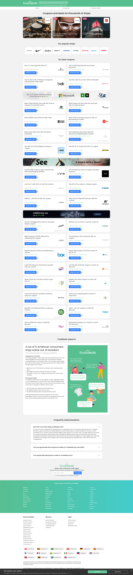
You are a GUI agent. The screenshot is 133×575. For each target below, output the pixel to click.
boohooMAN (26, 497)
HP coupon (45, 5)
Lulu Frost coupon (33, 188)
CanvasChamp (27, 500)
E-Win (46, 487)
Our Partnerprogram (51, 524)
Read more (69, 573)
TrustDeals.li (83, 553)
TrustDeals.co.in (57, 553)
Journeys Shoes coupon (53, 5)
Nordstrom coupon (62, 5)
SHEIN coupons (27, 536)
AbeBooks (25, 487)
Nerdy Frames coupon (34, 297)
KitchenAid (47, 506)
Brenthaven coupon (78, 326)
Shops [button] (37, 8)
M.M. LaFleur (70, 489)
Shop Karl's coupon (78, 297)
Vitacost (92, 500)
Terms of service (72, 520)
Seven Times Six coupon (35, 283)
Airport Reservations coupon (80, 254)
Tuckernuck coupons (28, 540)
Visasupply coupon (34, 150)
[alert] (66, 572)
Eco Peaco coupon (78, 226)
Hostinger (47, 497)
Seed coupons (27, 535)
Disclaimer (70, 524)
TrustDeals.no (31, 557)
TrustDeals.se (57, 557)
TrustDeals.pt (44, 557)
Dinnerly (25, 504)
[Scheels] (104, 50)
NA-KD (69, 495)
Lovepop (70, 487)
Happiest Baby (48, 493)
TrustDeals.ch (73, 549)
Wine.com (92, 506)
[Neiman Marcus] (48, 50)
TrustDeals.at (31, 549)
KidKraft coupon (33, 202)
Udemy (91, 495)
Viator (91, 499)
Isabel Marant (48, 502)
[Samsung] (66, 50)
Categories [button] (66, 8)
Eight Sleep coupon (33, 121)
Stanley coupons (27, 538)
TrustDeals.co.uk (71, 557)
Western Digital (93, 502)
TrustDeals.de (86, 549)
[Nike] (38, 50)
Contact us (48, 527)
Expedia (47, 489)
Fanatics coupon (78, 107)
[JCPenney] (85, 50)
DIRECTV (25, 506)
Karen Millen (48, 504)
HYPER (46, 499)
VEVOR (91, 497)
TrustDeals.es (100, 549)
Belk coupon (32, 83)
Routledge (70, 508)
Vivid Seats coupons (28, 542)
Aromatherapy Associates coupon (82, 136)
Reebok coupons (27, 533)
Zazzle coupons (27, 544)
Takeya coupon (77, 188)
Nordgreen (70, 499)
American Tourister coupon (35, 269)
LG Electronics (48, 508)
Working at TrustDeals (51, 522)
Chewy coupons (27, 524)
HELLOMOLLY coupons (28, 527)
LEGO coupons (26, 531)
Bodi (24, 493)
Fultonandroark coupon (79, 69)
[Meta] (76, 50)
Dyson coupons (27, 525)
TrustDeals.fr (43, 553)
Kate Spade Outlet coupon (35, 136)
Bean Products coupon (34, 240)
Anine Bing (25, 491)
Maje (69, 491)
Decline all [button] (118, 571)
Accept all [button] (97, 571)
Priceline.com (71, 500)
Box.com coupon (33, 254)
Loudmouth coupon (78, 150)
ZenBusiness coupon (34, 107)
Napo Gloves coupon (79, 202)
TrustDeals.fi (31, 553)
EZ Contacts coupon (78, 83)
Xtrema (91, 508)
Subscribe (77, 473)
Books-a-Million (27, 499)
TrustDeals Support (72, 525)
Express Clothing (49, 491)
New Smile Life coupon (79, 269)
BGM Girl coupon (33, 326)
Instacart (47, 500)
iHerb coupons (27, 529)
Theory (91, 491)
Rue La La (92, 487)
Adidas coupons (27, 520)
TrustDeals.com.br (58, 549)
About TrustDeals (50, 520)
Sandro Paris (93, 489)
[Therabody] (29, 50)
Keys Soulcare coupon (79, 173)
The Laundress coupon (79, 240)
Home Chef (48, 495)
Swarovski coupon (33, 69)
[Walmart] (94, 50)
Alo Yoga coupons (27, 522)
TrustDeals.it (70, 553)
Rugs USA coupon (78, 121)
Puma (69, 502)
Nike (69, 497)
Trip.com (92, 493)
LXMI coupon (32, 173)
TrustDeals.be (44, 549)
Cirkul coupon (77, 312)
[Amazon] (57, 50)
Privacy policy (71, 522)
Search (66, 2)
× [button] (131, 570)
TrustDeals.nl (96, 553)
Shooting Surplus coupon (35, 226)
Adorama (25, 489)
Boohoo (25, 495)
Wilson (91, 504)
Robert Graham (71, 506)
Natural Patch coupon (34, 312)
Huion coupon (77, 283)
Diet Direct (25, 502)
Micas (69, 493)
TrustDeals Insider (95, 8)
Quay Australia (71, 504)
